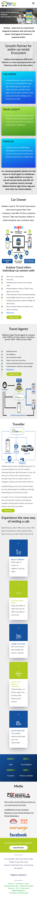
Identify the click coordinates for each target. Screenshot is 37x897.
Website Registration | (18, 890)
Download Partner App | (11, 886)
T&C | (18, 888)
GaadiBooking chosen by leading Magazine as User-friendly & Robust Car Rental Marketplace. (19, 813)
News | (27, 884)
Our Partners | (19, 884)
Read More (10, 312)
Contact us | (11, 888)
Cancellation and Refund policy (18, 893)
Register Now (14, 317)
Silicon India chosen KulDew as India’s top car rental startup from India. (19, 803)
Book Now (8, 510)
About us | (11, 884)
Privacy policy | (25, 888)
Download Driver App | (27, 886)
